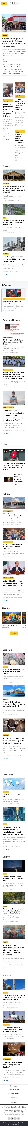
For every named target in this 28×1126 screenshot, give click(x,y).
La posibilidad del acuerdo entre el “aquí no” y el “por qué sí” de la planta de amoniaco (14, 997)
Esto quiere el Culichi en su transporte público (14, 60)
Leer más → (6, 139)
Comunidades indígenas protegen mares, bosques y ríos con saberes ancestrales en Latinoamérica (13, 71)
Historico (14, 1102)
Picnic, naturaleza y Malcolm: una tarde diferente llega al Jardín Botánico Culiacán (13, 911)
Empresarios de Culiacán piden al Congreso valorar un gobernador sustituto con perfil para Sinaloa (14, 189)
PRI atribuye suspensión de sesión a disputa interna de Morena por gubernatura (12, 516)
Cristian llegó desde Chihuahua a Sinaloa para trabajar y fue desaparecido (13, 342)
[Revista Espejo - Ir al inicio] (14, 1086)
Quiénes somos (14, 1089)
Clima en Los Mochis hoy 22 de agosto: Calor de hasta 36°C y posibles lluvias (13, 222)
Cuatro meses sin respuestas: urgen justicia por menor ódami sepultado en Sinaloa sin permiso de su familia (13, 415)
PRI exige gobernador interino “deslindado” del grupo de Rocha (12, 65)
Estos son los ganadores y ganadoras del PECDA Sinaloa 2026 (13, 878)
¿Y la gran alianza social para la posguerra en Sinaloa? (12, 1064)
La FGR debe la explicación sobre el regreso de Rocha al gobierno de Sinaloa (13, 1029)
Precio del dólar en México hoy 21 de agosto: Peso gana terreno (13, 671)
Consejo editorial (14, 1093)
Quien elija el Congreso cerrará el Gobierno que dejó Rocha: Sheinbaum (13, 583)
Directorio (14, 1098)
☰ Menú (4, 3)
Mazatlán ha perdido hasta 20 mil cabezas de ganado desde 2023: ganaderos (14, 740)
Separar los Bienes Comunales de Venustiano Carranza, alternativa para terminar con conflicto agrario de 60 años (13, 375)
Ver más (14, 633)
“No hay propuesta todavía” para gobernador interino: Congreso (20, 104)
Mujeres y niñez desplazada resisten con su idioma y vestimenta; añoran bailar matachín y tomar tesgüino (14, 950)
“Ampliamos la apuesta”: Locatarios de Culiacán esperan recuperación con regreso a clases (14, 42)
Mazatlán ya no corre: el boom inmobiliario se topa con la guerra (14, 259)
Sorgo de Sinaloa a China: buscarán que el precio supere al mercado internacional (14, 704)
